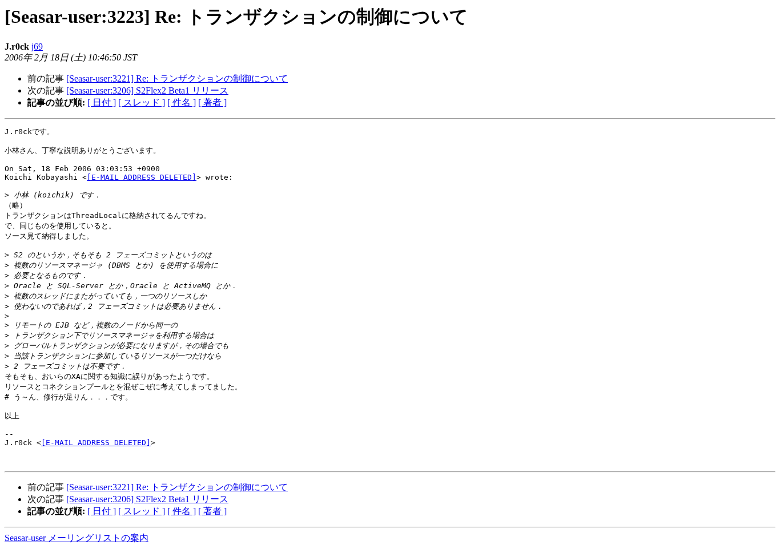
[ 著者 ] (212, 102)
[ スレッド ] (141, 102)
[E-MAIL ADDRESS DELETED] (141, 177)
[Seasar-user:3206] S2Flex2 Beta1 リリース (147, 90)
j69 (37, 46)
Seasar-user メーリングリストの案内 (76, 538)
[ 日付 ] (101, 102)
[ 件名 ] (181, 102)
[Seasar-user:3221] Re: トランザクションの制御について (177, 78)
